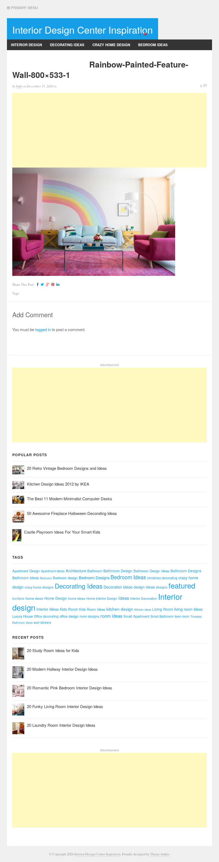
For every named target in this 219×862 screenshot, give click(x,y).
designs (161, 587)
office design (69, 616)
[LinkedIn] (57, 284)
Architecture (76, 570)
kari (19, 86)
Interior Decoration (143, 598)
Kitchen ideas (142, 609)
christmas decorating (162, 577)
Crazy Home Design (111, 44)
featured (182, 585)
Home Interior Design (101, 598)
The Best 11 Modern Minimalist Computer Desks (69, 498)
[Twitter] (41, 284)
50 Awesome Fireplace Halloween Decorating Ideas (72, 513)
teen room (182, 616)
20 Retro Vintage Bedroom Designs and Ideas (67, 468)
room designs (89, 616)
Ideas (123, 598)
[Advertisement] (109, 130)
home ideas (76, 598)
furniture (18, 598)
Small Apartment (136, 616)
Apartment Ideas (53, 571)
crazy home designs (39, 587)
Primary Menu (24, 7)
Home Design (55, 598)
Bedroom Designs (94, 577)
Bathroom (94, 570)
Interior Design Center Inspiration (82, 29)
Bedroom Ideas (153, 44)
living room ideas (188, 609)
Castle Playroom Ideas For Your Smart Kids (62, 532)
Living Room (162, 609)
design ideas (144, 587)
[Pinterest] (145, 33)
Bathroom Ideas (25, 577)
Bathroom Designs (29, 55)
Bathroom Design (117, 570)
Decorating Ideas (67, 44)
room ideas (111, 616)
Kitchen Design (70, 55)
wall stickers (42, 622)
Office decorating (46, 616)
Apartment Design (26, 570)
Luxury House (22, 616)
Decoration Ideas (118, 587)
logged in (43, 329)
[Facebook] (140, 33)
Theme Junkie (159, 854)
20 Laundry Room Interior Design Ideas (61, 725)
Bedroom (46, 578)
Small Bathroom (162, 616)
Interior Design (26, 44)
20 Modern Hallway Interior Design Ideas (62, 669)
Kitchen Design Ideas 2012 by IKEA (58, 484)
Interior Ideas (47, 609)
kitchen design (119, 609)
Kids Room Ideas (92, 609)
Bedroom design (65, 577)
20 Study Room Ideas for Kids (53, 650)
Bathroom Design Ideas (151, 570)
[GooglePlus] (47, 284)
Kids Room (69, 609)
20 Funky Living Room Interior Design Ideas (65, 706)
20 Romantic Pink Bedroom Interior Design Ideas (69, 687)
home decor (34, 598)
